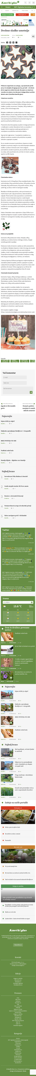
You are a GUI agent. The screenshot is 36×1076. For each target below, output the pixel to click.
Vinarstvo (15, 10)
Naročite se (18, 945)
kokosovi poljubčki (24, 361)
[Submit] (31, 392)
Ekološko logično (18, 1025)
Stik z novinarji (18, 1006)
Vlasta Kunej (19, 35)
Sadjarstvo (18, 1051)
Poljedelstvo (18, 1042)
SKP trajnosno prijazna (18, 1021)
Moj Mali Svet (18, 1016)
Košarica (18, 1001)
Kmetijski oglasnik (18, 983)
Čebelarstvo (18, 1045)
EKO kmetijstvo (18, 1061)
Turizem (18, 1048)
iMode (24, 1071)
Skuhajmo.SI (18, 1017)
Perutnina (25, 10)
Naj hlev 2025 (18, 1019)
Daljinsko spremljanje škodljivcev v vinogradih (16, 431)
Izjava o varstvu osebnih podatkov (18, 1011)
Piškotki (18, 1008)
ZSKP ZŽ (18, 1024)
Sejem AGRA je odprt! (8, 421)
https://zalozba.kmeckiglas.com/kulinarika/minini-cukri (18, 312)
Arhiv (18, 998)
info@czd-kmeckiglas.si (18, 965)
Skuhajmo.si (18, 982)
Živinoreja (18, 1043)
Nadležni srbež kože (7, 450)
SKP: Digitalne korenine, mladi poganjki (18, 1040)
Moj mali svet (18, 980)
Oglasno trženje (18, 1009)
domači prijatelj (15, 361)
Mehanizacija (18, 1053)
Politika (18, 1046)
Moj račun (18, 999)
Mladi (7, 10)
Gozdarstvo (18, 1063)
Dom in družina (5, 35)
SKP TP (18, 1022)
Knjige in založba (18, 978)
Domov (8, 7)
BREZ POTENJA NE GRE (8, 441)
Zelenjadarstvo (18, 1050)
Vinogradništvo (18, 1056)
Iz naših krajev (18, 1059)
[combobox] (18, 602)
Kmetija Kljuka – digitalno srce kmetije (13, 460)
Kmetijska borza (18, 985)
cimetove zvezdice (5, 361)
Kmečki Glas (18, 1012)
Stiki (18, 1004)
